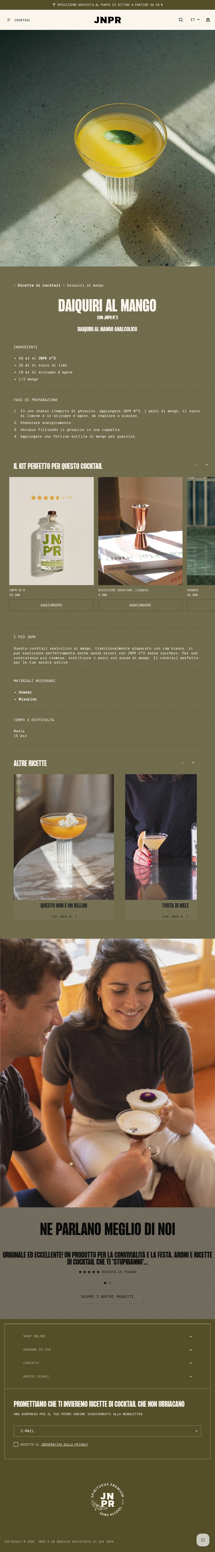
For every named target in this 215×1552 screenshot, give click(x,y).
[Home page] (107, 19)
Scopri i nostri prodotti (107, 1296)
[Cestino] (208, 20)
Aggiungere (51, 605)
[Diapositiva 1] (105, 1283)
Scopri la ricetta (64, 847)
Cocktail (23, 20)
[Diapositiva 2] (110, 1283)
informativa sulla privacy (64, 1444)
